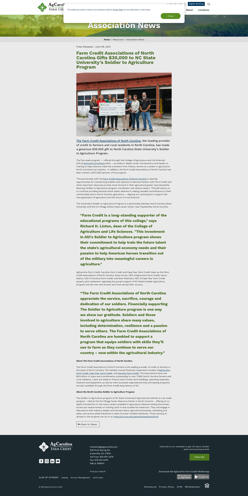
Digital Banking (196, 4)
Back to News (89, 424)
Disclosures (150, 487)
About (189, 10)
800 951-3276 (106, 457)
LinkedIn (52, 461)
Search (209, 4)
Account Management (80, 478)
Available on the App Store (184, 476)
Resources (118, 39)
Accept (171, 16)
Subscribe (199, 457)
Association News (135, 39)
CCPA (179, 487)
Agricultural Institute (94, 163)
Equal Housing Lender (207, 486)
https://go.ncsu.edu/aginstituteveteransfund (135, 416)
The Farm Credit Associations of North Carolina (108, 141)
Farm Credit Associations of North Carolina (125, 179)
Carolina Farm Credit (128, 373)
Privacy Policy (118, 10)
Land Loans (98, 478)
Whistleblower (192, 487)
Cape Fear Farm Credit (100, 373)
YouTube (58, 461)
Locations (203, 10)
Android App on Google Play (201, 476)
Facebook (41, 461)
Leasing (64, 478)
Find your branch (98, 471)
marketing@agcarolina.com (104, 447)
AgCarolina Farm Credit (53, 7)
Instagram (47, 461)
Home (107, 39)
